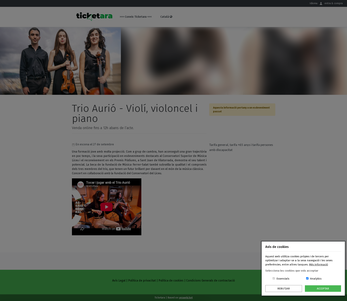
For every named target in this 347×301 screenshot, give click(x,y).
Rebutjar (283, 288)
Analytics (316, 278)
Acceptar (323, 288)
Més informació (318, 264)
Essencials (283, 278)
